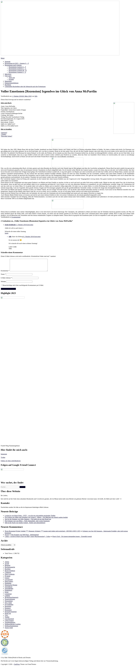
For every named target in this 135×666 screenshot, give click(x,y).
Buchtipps (8, 85)
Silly (36, 96)
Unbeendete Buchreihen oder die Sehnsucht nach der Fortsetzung (25, 86)
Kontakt (11, 79)
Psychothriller (9, 604)
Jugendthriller (9, 588)
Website (3, 281)
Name (3, 274)
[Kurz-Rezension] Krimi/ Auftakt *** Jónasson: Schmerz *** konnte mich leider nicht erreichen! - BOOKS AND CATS (42, 531)
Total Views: (9, 553)
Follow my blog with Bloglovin (11, 461)
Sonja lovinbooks (10, 225)
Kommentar (5, 271)
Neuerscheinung (10, 599)
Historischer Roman (11, 585)
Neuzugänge (9, 601)
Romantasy (8, 610)
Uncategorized (15, 217)
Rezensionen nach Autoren (13, 65)
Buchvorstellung (10, 571)
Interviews (8, 74)
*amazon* (4, 132)
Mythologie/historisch (11, 597)
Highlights (8, 583)
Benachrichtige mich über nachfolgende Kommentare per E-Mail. (23, 285)
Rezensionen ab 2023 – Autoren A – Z (17, 63)
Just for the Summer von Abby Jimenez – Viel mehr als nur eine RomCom (28, 519)
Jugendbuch (8, 587)
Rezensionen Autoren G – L (17, 69)
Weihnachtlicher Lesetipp (13, 624)
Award (7, 563)
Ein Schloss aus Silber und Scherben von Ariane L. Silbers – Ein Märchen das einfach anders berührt (36, 517)
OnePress (17, 664)
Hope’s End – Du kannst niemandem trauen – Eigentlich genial (72, 536)
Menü (2, 58)
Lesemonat (8, 594)
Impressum (8, 81)
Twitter (3, 457)
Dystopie (7, 576)
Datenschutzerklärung (11, 83)
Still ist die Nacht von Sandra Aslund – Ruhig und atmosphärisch (25, 523)
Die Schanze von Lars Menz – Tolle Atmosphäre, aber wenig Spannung (27, 521)
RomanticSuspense (11, 611)
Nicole (7, 535)
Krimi (6, 592)
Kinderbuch (8, 590)
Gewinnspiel (9, 579)
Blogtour (7, 565)
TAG (6, 615)
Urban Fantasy (9, 620)
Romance (8, 608)
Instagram (4, 454)
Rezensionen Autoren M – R (18, 70)
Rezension (8, 606)
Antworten (29, 225)
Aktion (7, 562)
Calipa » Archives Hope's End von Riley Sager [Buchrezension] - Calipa (27, 536)
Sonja (6, 233)
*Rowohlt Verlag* (6, 136)
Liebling (7, 595)
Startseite (7, 61)
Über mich (8, 76)
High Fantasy (9, 581)
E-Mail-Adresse (6, 278)
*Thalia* (3, 134)
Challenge (8, 572)
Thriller (7, 617)
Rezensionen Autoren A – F (17, 67)
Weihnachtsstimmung (11, 626)
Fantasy (7, 578)
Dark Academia (10, 574)
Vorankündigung (10, 622)
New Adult (8, 603)
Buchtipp (7, 569)
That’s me (12, 77)
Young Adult (9, 628)
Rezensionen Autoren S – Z (17, 72)
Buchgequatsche (10, 567)
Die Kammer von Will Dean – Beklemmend (25, 535)
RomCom (8, 613)
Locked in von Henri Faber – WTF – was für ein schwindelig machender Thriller (30, 515)
